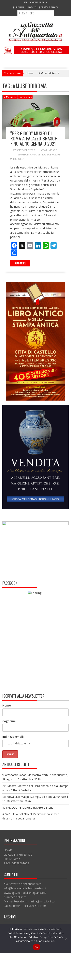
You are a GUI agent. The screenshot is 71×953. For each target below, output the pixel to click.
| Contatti (31, 7)
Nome (6, 705)
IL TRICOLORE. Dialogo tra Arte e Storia (27, 807)
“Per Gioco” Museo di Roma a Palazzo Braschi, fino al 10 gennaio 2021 (34, 138)
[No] (66, 939)
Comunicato (49, 150)
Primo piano (25, 96)
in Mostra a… (10, 96)
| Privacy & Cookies (48, 7)
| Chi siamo (18, 7)
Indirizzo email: (13, 737)
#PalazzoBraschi (49, 154)
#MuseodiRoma (27, 154)
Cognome (9, 721)
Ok (36, 947)
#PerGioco (17, 159)
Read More (20, 263)
